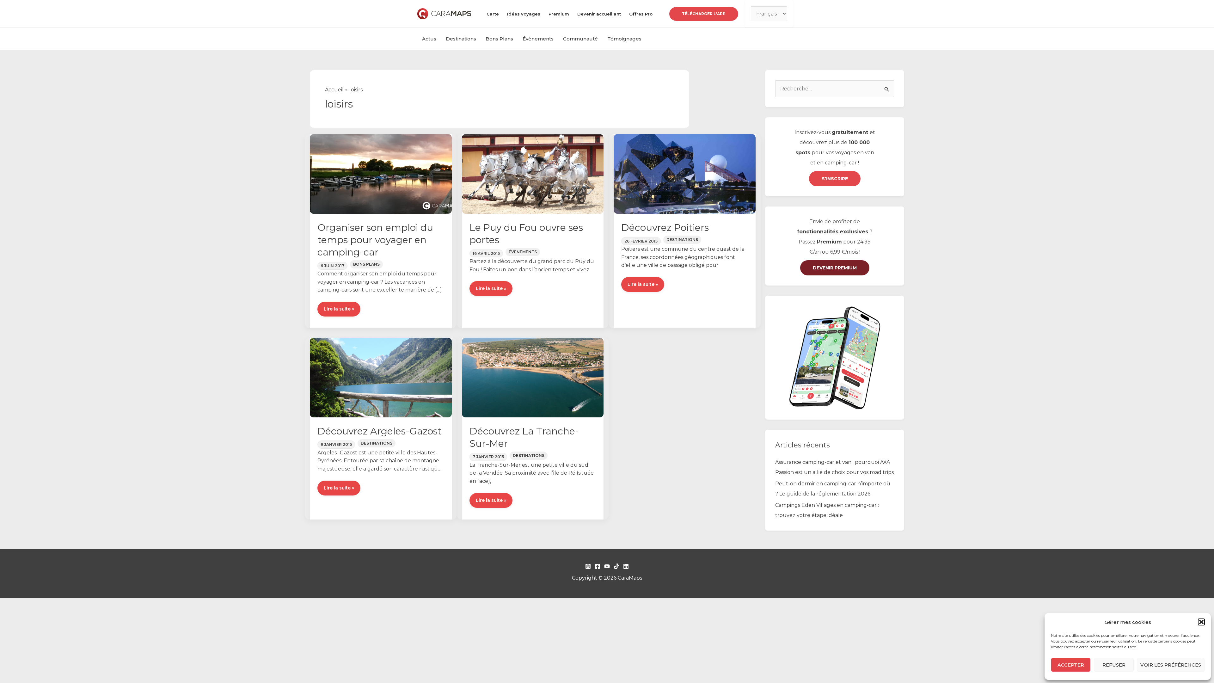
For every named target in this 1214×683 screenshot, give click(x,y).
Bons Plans (499, 39)
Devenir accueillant (599, 13)
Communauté (580, 39)
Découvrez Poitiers (665, 227)
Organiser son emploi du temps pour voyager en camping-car (375, 240)
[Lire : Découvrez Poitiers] (685, 173)
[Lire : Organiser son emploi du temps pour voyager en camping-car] (381, 173)
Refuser (1113, 665)
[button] (1201, 622)
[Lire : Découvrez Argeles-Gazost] (381, 377)
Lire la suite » (338, 311)
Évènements (538, 39)
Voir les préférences (1170, 665)
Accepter (1071, 665)
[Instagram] (588, 566)
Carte (493, 13)
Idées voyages (523, 13)
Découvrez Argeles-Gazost (379, 431)
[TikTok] (616, 566)
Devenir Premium (835, 268)
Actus (429, 39)
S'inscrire (835, 179)
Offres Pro (641, 13)
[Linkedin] (626, 566)
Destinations (461, 39)
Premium (559, 13)
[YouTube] (607, 566)
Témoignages (624, 39)
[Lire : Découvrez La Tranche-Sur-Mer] (533, 377)
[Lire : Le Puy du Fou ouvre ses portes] (533, 173)
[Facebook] (597, 566)
